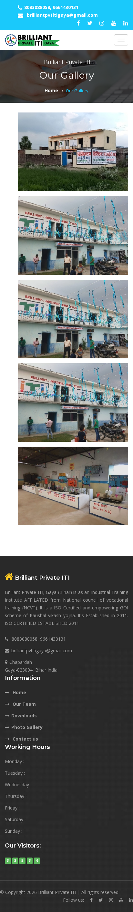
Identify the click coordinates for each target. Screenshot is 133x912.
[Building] (73, 485)
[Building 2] (73, 318)
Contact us (24, 739)
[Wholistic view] (73, 151)
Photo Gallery (27, 727)
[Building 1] (73, 235)
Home (51, 90)
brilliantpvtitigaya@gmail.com (62, 15)
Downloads (24, 716)
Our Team (23, 704)
